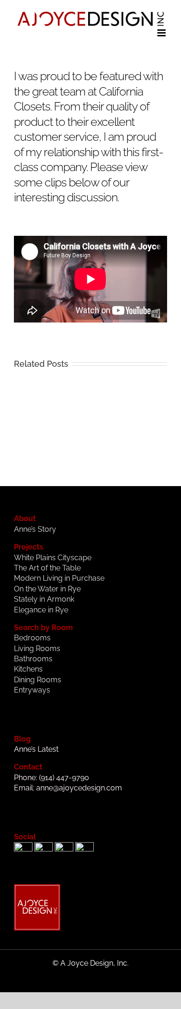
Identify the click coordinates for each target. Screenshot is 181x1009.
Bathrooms (33, 658)
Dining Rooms (37, 679)
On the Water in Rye (47, 588)
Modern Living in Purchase (59, 578)
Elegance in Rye (41, 609)
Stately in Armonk (44, 599)
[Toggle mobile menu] (162, 33)
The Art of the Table (47, 567)
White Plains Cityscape (52, 557)
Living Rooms (37, 648)
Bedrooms (32, 637)
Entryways (32, 690)
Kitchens (28, 669)
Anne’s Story (35, 529)
